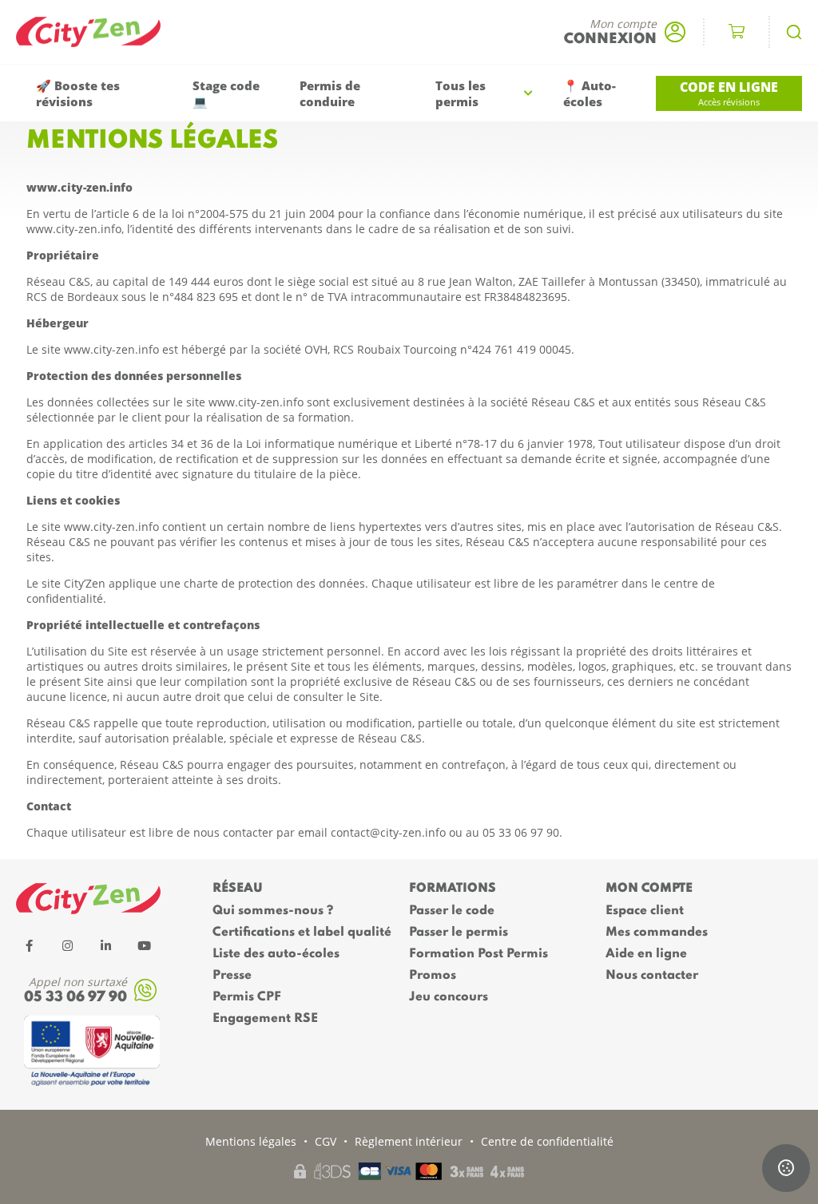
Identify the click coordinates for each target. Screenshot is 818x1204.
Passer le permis (458, 932)
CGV (325, 1141)
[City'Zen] (96, 32)
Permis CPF (246, 997)
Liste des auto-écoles (276, 954)
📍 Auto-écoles (589, 93)
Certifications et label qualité (301, 932)
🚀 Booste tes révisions (78, 93)
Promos (432, 975)
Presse (232, 975)
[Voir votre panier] (736, 32)
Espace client (645, 911)
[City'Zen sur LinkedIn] (105, 945)
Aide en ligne (646, 954)
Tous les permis (460, 93)
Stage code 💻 (226, 93)
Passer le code (451, 911)
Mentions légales (250, 1141)
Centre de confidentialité (547, 1141)
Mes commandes (657, 932)
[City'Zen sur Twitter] (67, 945)
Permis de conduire (330, 93)
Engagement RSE (265, 1018)
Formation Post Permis (478, 954)
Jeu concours (448, 997)
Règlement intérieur (409, 1141)
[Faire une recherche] (794, 32)
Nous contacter (652, 975)
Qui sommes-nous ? (272, 911)
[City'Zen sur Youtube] (144, 945)
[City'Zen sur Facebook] (29, 945)
